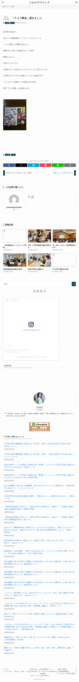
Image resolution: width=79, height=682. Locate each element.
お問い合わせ (45, 675)
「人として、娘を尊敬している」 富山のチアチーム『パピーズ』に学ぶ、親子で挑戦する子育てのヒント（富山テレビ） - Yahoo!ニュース (39, 594)
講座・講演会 (63, 669)
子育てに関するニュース (15, 437)
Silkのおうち (34, 669)
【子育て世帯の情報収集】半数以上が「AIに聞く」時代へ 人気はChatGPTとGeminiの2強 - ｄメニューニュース (39, 455)
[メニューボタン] (2, 2)
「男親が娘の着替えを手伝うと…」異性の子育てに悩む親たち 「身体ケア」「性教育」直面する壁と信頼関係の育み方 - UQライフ (39, 518)
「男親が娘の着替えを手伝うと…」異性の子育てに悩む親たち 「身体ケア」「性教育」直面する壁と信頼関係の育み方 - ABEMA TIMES (39, 508)
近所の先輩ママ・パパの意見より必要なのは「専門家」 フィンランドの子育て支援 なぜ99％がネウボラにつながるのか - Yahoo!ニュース (39, 466)
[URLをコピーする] (70, 165)
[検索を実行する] (74, 284)
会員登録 (43, 673)
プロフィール (34, 675)
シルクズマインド (39, 2)
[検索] (44, 291)
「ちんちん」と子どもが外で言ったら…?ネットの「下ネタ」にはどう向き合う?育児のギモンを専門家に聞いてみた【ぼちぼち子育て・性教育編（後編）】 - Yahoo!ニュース (39, 605)
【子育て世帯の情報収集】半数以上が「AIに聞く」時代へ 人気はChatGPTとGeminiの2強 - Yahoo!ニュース (37, 445)
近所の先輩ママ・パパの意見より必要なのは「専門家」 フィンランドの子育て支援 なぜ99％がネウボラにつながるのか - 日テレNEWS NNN (39, 476)
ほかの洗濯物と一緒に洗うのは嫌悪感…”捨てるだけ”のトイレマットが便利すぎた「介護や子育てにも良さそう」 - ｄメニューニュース (39, 487)
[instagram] (32, 197)
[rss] (41, 291)
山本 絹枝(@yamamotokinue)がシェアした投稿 (31, 357)
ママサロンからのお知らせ (48, 671)
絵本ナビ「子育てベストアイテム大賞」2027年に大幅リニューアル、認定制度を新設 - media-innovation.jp (38, 615)
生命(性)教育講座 (64, 671)
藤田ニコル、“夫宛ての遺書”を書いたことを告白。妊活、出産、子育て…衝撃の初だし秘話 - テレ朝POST (39, 649)
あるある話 (34, 671)
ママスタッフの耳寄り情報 (67, 673)
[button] (9, 165)
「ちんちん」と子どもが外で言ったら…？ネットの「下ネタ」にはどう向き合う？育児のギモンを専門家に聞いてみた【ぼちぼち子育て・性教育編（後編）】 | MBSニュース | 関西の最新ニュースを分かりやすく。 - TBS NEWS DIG (39, 627)
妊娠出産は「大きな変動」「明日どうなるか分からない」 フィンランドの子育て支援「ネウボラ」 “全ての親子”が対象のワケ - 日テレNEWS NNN (39, 552)
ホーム (6, 669)
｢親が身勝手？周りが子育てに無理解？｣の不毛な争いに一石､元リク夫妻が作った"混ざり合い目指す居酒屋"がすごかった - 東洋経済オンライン (39, 563)
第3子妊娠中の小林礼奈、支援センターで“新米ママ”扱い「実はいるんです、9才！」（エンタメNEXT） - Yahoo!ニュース (39, 542)
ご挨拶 (7, 22)
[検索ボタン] (76, 2)
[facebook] (29, 197)
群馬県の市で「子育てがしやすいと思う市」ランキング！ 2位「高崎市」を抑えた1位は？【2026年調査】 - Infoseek (37, 638)
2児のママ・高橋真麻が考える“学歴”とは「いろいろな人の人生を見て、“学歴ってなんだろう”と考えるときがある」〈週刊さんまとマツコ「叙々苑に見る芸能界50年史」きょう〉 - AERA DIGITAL (39, 530)
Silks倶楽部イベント (46, 669)
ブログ (12, 22)
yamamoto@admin (14, 208)
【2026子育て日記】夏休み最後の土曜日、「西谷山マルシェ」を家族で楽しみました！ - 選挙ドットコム (39, 497)
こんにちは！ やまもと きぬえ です (16, 671)
